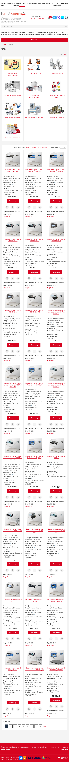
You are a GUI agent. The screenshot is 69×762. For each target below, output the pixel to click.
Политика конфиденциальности (11, 759)
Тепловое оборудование (31, 34)
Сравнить (12, 206)
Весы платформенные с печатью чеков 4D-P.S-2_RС (34, 669)
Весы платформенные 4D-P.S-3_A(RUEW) (13, 669)
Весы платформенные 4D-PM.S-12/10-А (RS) (13, 170)
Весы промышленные (62, 34)
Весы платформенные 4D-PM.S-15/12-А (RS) (34, 311)
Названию (35, 147)
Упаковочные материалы (56, 117)
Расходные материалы (12, 138)
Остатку (44, 147)
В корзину (12, 201)
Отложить (18, 206)
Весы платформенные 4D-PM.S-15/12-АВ (13, 311)
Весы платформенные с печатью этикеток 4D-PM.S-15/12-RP (12, 385)
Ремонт (39, 3)
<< (3, 726)
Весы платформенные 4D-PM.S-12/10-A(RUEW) (56, 170)
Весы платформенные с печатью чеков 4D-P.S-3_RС (12, 530)
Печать (65, 54)
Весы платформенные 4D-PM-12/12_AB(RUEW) (56, 669)
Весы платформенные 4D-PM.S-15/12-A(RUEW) (34, 170)
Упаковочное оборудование (6, 34)
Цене (27, 147)
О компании (57, 4)
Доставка (10, 3)
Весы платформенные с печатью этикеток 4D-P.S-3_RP (34, 531)
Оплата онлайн (16, 4)
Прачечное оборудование (34, 117)
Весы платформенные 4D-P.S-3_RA (34, 600)
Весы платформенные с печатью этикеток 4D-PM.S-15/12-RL (12, 458)
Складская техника (14, 34)
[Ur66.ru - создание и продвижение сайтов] (59, 758)
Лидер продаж (3, 4)
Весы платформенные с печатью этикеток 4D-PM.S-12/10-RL (56, 385)
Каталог (22, 3)
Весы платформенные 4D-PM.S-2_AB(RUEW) (56, 600)
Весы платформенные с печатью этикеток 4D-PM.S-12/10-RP (56, 312)
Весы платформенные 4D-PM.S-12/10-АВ (56, 240)
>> (47, 726)
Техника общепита (22, 34)
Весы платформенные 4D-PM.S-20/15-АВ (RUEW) (34, 457)
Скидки (27, 3)
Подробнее (6, 216)
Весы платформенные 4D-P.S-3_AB (13, 600)
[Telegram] (54, 17)
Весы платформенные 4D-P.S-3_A (56, 457)
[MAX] (58, 17)
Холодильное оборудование (41, 34)
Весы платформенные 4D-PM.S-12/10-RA (13, 240)
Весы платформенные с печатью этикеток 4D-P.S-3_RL (56, 531)
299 (45, 726)
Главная (3, 44)
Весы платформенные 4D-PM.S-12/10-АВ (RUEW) (34, 384)
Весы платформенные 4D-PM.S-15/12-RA (34, 240)
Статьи (44, 3)
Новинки (33, 3)
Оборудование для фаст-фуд (52, 34)
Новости (50, 3)
